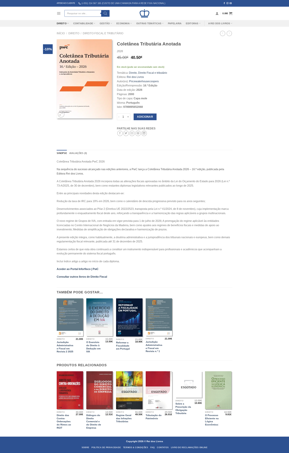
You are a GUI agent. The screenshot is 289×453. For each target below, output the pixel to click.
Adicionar (145, 116)
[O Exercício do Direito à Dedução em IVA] (99, 317)
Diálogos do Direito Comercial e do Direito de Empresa (93, 421)
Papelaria (175, 23)
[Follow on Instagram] (227, 3)
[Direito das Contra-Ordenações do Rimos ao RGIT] (70, 390)
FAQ (152, 447)
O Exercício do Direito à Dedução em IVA (93, 347)
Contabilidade (83, 23)
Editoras (192, 23)
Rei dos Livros (135, 77)
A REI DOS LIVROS (219, 23)
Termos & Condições (135, 447)
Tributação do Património (154, 417)
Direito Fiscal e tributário (103, 33)
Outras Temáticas (148, 23)
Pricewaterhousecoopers (144, 81)
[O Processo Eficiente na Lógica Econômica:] (218, 390)
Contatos (163, 447)
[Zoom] (61, 114)
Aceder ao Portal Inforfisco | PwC (78, 269)
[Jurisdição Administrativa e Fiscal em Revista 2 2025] (70, 317)
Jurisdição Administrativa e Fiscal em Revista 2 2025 (65, 347)
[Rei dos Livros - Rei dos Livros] (144, 13)
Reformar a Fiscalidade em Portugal (123, 345)
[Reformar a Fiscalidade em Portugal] (129, 317)
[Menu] (59, 13)
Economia (123, 23)
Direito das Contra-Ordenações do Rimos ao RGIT (64, 421)
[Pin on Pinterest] (138, 133)
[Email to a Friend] (132, 133)
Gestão (105, 23)
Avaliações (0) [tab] (78, 153)
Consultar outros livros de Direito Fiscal (82, 276)
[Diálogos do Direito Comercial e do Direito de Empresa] (99, 390)
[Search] (105, 13)
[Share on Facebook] (120, 133)
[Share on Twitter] (126, 133)
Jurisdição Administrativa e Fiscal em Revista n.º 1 (154, 347)
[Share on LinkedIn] (144, 133)
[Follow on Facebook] (224, 3)
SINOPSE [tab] (62, 153)
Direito (62, 23)
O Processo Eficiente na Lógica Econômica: (212, 420)
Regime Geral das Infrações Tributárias (124, 418)
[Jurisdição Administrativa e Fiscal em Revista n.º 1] (159, 317)
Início (61, 33)
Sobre (85, 447)
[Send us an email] (231, 3)
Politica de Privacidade (106, 447)
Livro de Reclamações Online (189, 447)
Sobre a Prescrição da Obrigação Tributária (183, 408)
